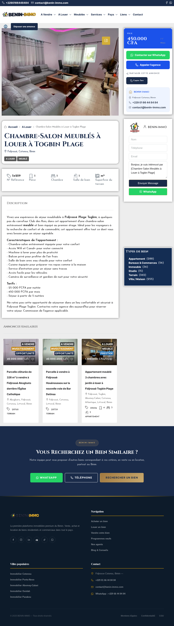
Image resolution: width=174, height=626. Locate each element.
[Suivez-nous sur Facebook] (167, 3)
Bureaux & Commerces (143, 262)
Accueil (13, 126)
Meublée (79, 14)
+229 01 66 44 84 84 (145, 102)
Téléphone (83, 477)
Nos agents (97, 544)
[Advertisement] (148, 224)
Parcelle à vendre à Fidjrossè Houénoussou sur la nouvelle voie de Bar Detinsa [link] (58, 383)
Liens (123, 14)
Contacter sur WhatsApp (150, 55)
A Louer (63, 14)
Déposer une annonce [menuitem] (24, 26)
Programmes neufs (101, 538)
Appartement (137, 258)
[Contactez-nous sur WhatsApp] (170, 3)
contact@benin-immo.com (149, 107)
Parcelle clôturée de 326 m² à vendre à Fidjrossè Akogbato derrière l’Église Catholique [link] (19, 383)
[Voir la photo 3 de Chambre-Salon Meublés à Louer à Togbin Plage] (60, 84)
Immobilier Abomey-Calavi (24, 585)
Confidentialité (148, 616)
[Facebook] (13, 540)
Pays (111, 14)
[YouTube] (37, 540)
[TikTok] (44, 540)
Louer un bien (98, 527)
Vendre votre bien (100, 533)
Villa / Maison (137, 279)
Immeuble (135, 267)
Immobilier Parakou (20, 597)
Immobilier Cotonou (20, 574)
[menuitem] (5, 26)
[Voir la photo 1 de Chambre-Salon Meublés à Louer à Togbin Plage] (19, 14)
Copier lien (138, 81)
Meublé (23, 158)
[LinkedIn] (29, 540)
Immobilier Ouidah (20, 591)
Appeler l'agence (150, 64)
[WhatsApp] (52, 540)
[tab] (106, 41)
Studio (133, 271)
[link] (21, 352)
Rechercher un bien (122, 477)
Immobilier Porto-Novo (22, 579)
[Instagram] (21, 540)
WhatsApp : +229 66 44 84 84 (110, 593)
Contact (138, 14)
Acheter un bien (99, 521)
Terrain (133, 275)
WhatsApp (149, 191)
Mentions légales (129, 616)
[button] (27, 359)
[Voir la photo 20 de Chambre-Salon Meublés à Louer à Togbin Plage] (46, 515)
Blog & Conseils (99, 550)
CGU (161, 616)
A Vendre (46, 14)
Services (96, 14)
